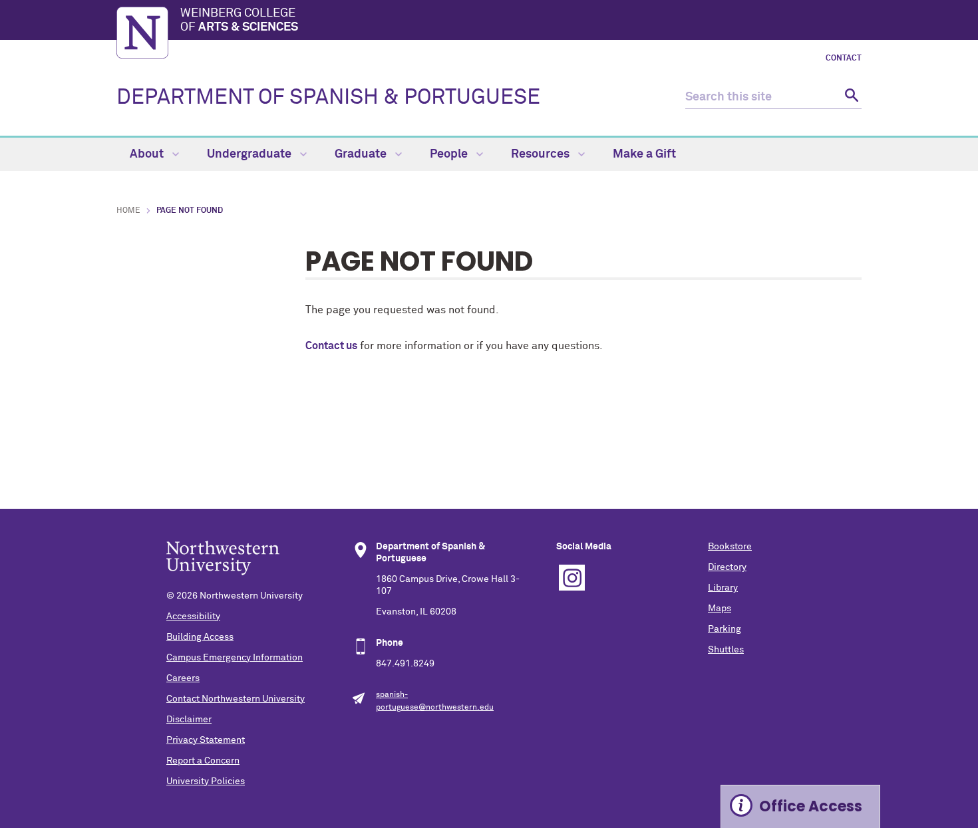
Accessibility (193, 616)
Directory (727, 567)
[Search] (850, 97)
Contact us (331, 346)
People (450, 154)
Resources (541, 154)
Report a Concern (203, 760)
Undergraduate (250, 154)
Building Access (200, 637)
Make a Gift (644, 154)
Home (128, 211)
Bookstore (730, 546)
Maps (719, 608)
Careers (183, 678)
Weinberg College (239, 20)
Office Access (810, 806)
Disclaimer (189, 719)
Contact (844, 59)
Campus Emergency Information (234, 657)
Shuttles (726, 649)
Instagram (572, 578)
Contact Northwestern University (235, 699)
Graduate (362, 154)
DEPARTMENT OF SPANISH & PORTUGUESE (328, 97)
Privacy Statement (205, 740)
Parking (724, 629)
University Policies (205, 781)
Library (723, 588)
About (148, 154)
